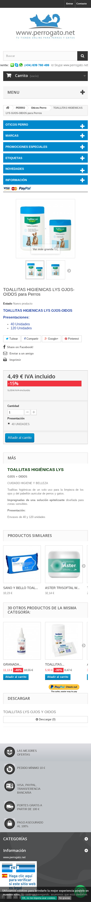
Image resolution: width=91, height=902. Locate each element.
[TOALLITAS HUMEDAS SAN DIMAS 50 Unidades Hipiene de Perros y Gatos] (64, 641)
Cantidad (13, 406)
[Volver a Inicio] (8, 108)
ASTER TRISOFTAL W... (62, 588)
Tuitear (13, 338)
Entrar (69, 3)
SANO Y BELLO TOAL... (20, 588)
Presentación (16, 418)
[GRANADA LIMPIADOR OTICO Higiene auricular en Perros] (22, 641)
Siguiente (69, 270)
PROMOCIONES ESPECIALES (26, 146)
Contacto (81, 3)
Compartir (32, 338)
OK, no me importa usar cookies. (39, 898)
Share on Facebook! (20, 347)
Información (16, 180)
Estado (7, 303)
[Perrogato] (45, 26)
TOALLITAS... (54, 664)
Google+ (52, 338)
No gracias (64, 898)
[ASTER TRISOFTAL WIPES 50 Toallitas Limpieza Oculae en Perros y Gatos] (64, 564)
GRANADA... (12, 664)
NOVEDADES (15, 168)
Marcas (12, 135)
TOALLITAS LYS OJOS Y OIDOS (29, 712)
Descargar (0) (46, 719)
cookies (22, 890)
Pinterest (73, 338)
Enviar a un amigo (22, 353)
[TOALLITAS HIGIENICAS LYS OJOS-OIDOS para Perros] (35, 270)
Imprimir (15, 359)
